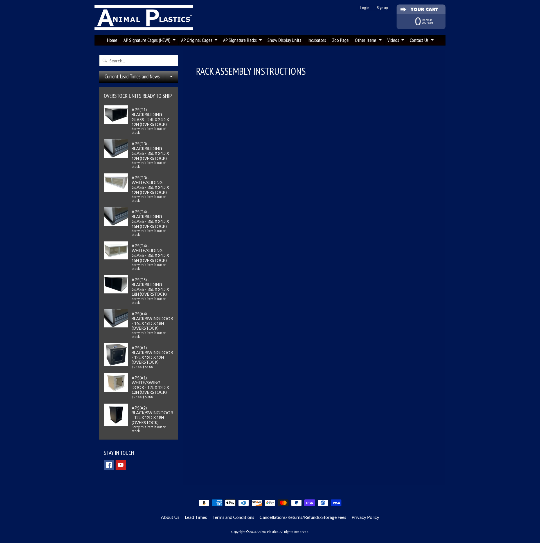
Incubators (316, 40)
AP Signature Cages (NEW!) (146, 40)
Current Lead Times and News (132, 76)
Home (112, 40)
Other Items (366, 40)
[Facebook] (109, 465)
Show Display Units (284, 40)
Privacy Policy (365, 517)
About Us (170, 517)
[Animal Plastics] (143, 17)
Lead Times (196, 517)
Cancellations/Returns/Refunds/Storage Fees (303, 517)
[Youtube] (121, 465)
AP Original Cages (196, 40)
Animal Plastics (267, 531)
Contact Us (419, 40)
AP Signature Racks (240, 40)
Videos (393, 40)
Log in (364, 8)
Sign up (382, 8)
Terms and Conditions (233, 517)
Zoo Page (340, 40)
